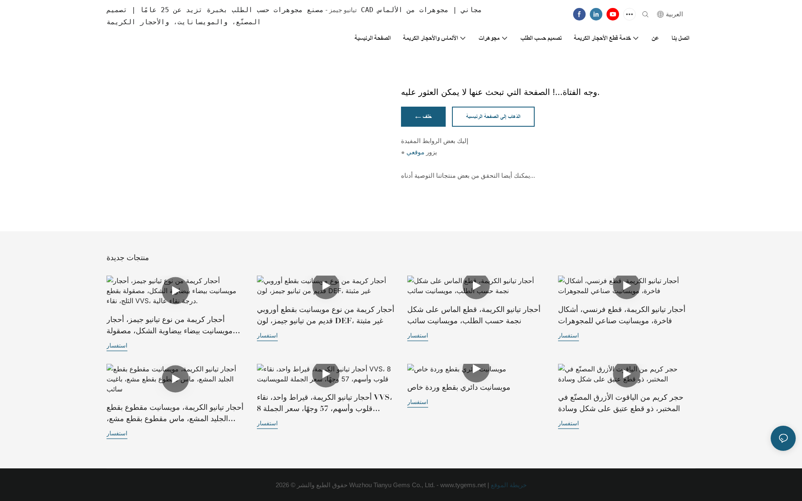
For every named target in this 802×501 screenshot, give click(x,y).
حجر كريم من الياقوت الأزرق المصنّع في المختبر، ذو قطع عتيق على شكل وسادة (620, 403)
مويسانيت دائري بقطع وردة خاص (458, 387)
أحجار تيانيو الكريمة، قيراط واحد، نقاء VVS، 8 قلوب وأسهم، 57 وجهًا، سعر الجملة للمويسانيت (324, 403)
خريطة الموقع (508, 484)
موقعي (415, 152)
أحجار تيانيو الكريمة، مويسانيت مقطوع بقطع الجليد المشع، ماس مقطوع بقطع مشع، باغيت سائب (175, 413)
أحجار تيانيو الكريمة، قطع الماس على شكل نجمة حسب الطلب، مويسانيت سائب (474, 315)
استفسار (117, 345)
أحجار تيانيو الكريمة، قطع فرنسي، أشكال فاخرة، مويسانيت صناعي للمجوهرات (621, 315)
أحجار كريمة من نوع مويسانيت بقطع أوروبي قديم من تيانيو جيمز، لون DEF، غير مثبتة (325, 315)
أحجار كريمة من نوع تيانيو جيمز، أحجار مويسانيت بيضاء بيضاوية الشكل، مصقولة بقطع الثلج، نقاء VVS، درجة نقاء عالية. (170, 326)
